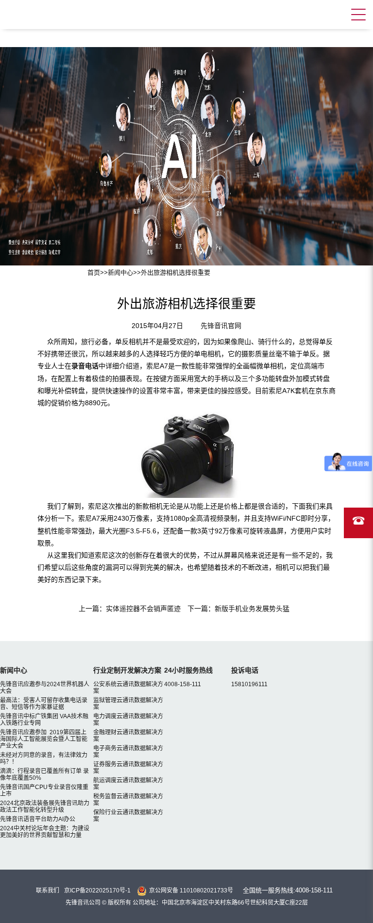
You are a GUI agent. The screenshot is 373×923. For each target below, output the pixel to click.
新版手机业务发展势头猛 (252, 608)
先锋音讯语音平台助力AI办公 (37, 819)
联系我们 (47, 890)
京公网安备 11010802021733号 (191, 890)
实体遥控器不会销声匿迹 (143, 608)
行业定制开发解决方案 (127, 670)
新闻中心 (120, 272)
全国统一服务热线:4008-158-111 (288, 890)
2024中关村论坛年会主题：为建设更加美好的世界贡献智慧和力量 (44, 832)
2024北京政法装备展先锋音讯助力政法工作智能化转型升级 (44, 806)
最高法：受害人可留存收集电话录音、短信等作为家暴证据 (43, 703)
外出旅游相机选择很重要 (175, 272)
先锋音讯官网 (221, 326)
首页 (93, 272)
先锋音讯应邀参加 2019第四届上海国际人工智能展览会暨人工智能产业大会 (43, 739)
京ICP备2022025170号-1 (97, 890)
